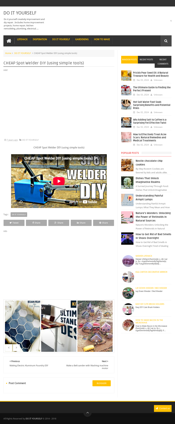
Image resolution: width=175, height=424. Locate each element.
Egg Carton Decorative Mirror (151, 272)
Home (8, 53)
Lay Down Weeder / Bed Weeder (151, 288)
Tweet (15, 222)
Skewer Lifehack (144, 256)
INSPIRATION (40, 39)
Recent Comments (163, 61)
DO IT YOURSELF (19, 13)
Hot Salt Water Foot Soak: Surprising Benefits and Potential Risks (151, 105)
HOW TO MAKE (102, 39)
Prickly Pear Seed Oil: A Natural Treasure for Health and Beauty (151, 74)
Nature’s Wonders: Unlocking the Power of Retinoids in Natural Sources (153, 217)
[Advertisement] (58, 105)
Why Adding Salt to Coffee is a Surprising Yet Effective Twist (149, 121)
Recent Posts (146, 59)
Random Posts (129, 59)
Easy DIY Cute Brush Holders (150, 304)
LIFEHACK (22, 39)
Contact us (164, 408)
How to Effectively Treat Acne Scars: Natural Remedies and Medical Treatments (149, 137)
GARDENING (82, 39)
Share (37, 222)
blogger (101, 383)
